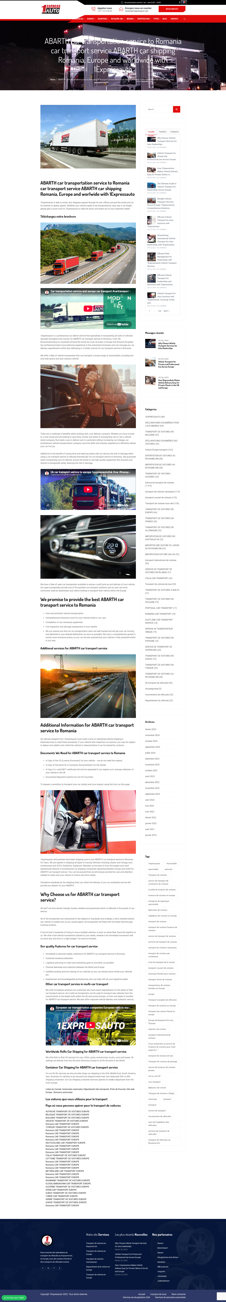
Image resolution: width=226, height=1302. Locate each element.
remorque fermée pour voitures (162, 974)
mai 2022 (149, 806)
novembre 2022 (152, 788)
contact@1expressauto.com (136, 11)
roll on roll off (154, 1076)
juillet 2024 (150, 753)
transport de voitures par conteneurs (159, 955)
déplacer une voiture (157, 1088)
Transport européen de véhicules (162, 1000)
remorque (152, 1099)
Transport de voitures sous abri (159, 503)
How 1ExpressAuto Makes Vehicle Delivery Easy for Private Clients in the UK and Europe (169, 384)
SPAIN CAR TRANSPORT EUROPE (61, 1190)
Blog (165, 19)
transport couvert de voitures (158, 497)
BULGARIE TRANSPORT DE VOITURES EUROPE (67, 1118)
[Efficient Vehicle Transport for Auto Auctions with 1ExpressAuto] (151, 220)
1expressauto (154, 863)
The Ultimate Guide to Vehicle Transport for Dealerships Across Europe (161, 186)
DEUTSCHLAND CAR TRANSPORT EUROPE (65, 1143)
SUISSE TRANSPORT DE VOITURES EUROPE (66, 1202)
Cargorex (161, 1271)
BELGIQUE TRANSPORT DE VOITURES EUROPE (67, 1114)
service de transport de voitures (162, 936)
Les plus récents (151, 133)
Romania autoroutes (63, 1092)
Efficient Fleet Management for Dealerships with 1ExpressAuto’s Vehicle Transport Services (162, 259)
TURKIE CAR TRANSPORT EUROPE (62, 1196)
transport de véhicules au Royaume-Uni (159, 1141)
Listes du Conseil (53, 1089)
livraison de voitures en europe (161, 895)
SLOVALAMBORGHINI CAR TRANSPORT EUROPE (68, 1183)
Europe (90, 19)
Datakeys (161, 1262)
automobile (153, 869)
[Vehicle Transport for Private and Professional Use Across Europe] (151, 155)
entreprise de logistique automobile (158, 902)
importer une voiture (157, 1029)
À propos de (77, 19)
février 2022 (150, 817)
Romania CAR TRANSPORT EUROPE (62, 1124)
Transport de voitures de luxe (158, 584)
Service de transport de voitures (159, 482)
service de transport (157, 1110)
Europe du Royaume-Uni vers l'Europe (160, 1022)
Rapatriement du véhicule (157, 700)
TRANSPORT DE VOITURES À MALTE (162, 590)
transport (167, 1099)
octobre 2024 (151, 741)
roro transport (154, 1082)
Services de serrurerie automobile (170, 1297)
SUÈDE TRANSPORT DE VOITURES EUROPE (66, 1193)
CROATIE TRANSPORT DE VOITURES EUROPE (67, 1121)
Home (52, 79)
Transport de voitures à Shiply (161, 1093)
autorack (168, 869)
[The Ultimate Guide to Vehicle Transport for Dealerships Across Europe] (151, 185)
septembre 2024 (152, 747)
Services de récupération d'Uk (136, 1297)
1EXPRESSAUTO (153, 417)
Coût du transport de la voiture (161, 962)
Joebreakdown (163, 1281)
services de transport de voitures (162, 942)
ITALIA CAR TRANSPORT (156, 578)
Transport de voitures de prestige (162, 1061)
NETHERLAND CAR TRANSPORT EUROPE (65, 1171)
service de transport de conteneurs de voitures (158, 882)
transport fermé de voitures (160, 979)
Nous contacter (179, 1294)
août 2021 (150, 829)
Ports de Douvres (118, 1089)
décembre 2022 (152, 782)
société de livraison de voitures (162, 890)
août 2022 (150, 800)
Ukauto (160, 1253)
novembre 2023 (152, 764)
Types (156, 19)
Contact (174, 19)
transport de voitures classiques (159, 491)
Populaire (162, 132)
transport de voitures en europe (162, 1005)
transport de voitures (157, 921)
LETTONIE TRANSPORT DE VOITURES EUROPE (67, 1158)
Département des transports (96, 1089)
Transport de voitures (157, 875)
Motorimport (162, 1248)
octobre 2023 (151, 770)
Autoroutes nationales (72, 1089)
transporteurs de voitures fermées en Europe (159, 987)
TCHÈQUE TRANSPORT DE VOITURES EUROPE (67, 1127)
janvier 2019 (151, 835)
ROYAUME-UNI (117, 19)
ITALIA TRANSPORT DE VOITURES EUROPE (66, 1155)
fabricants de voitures (157, 910)
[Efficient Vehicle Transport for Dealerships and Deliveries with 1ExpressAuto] (151, 278)
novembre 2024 (152, 735)
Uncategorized (151, 689)
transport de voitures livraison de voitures (162, 929)
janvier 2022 (151, 823)
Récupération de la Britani (167, 1257)
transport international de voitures (160, 560)
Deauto (160, 1243)
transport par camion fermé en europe (161, 1013)
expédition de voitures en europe (162, 916)
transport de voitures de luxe (160, 1056)
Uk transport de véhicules (156, 683)
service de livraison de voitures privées (161, 1069)
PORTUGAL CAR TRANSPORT (159, 608)
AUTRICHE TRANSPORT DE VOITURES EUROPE (67, 1111)
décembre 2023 (152, 759)
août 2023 (150, 776)
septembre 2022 (152, 794)
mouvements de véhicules (157, 694)
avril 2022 (149, 811)
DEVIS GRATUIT (172, 9)
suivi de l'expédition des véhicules (158, 1123)
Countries (102, 19)
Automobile (171, 863)
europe (151, 994)
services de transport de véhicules (158, 1132)
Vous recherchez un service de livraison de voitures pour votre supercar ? (161, 1047)
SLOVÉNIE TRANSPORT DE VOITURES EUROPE (67, 1187)
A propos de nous (158, 1294)
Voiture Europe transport (156, 449)
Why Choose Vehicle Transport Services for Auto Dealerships (162, 141)
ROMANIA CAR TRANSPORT (158, 614)
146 (159, 311)
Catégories (174, 132)
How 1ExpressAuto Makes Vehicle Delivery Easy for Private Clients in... (162, 171)
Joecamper (162, 1276)
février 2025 (150, 729)
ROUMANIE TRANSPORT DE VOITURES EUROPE (68, 1180)
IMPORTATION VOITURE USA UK (160, 554)
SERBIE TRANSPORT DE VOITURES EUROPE (66, 1199)
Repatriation (143, 19)
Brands (130, 19)
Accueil (141, 1294)
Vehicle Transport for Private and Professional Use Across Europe (161, 156)
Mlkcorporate (162, 1267)
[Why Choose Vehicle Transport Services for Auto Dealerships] (151, 139)
